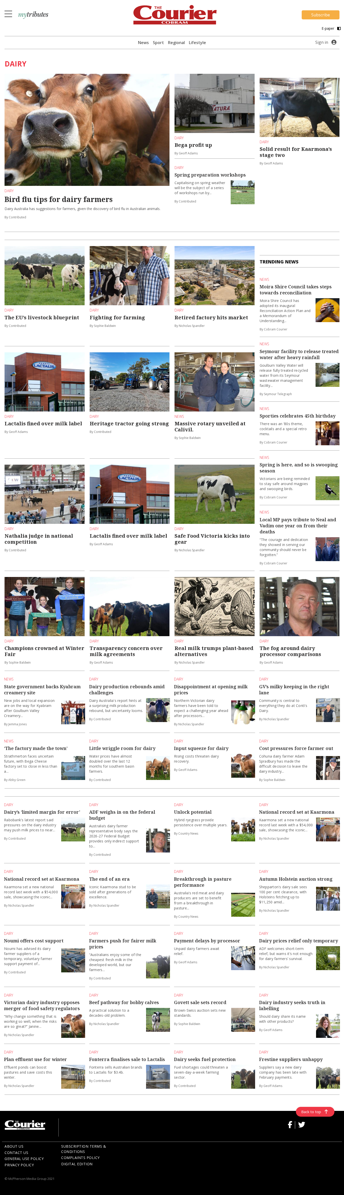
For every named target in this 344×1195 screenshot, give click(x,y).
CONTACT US (16, 1152)
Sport (158, 42)
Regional (176, 42)
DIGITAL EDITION (77, 1164)
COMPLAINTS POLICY (80, 1157)
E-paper (328, 28)
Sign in (321, 42)
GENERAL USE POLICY (24, 1158)
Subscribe (320, 15)
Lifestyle (197, 42)
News (143, 42)
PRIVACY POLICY (19, 1165)
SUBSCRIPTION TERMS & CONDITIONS (83, 1149)
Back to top (311, 1111)
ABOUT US (14, 1146)
